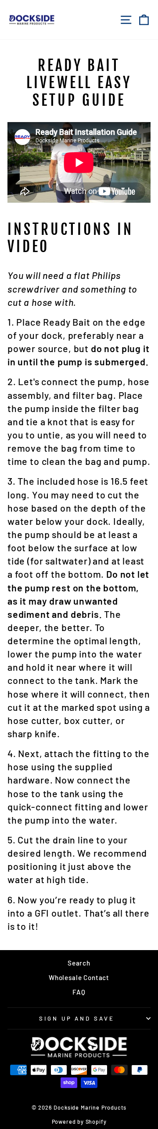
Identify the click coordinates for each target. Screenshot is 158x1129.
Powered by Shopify (79, 1121)
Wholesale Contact (79, 977)
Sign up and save (77, 1018)
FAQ (78, 992)
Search (79, 963)
